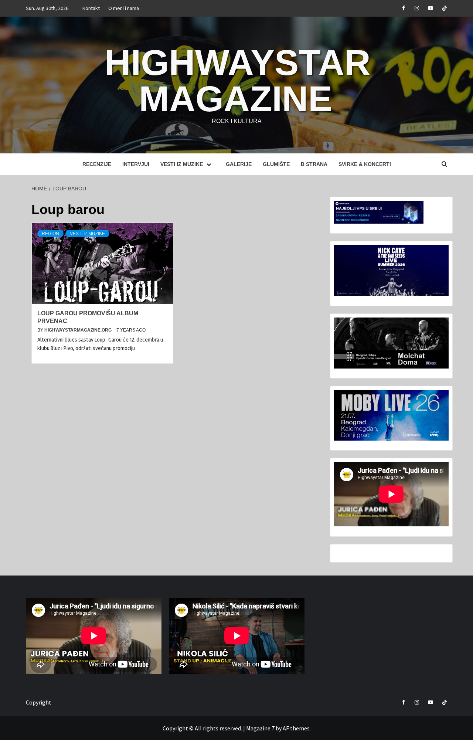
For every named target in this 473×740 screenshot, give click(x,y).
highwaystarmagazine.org (78, 330)
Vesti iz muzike (181, 164)
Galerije (239, 164)
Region (50, 233)
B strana (314, 164)
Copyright (38, 702)
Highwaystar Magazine (238, 80)
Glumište (276, 164)
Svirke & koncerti (364, 164)
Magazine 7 (260, 728)
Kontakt (91, 8)
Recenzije (96, 164)
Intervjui (135, 164)
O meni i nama (123, 8)
